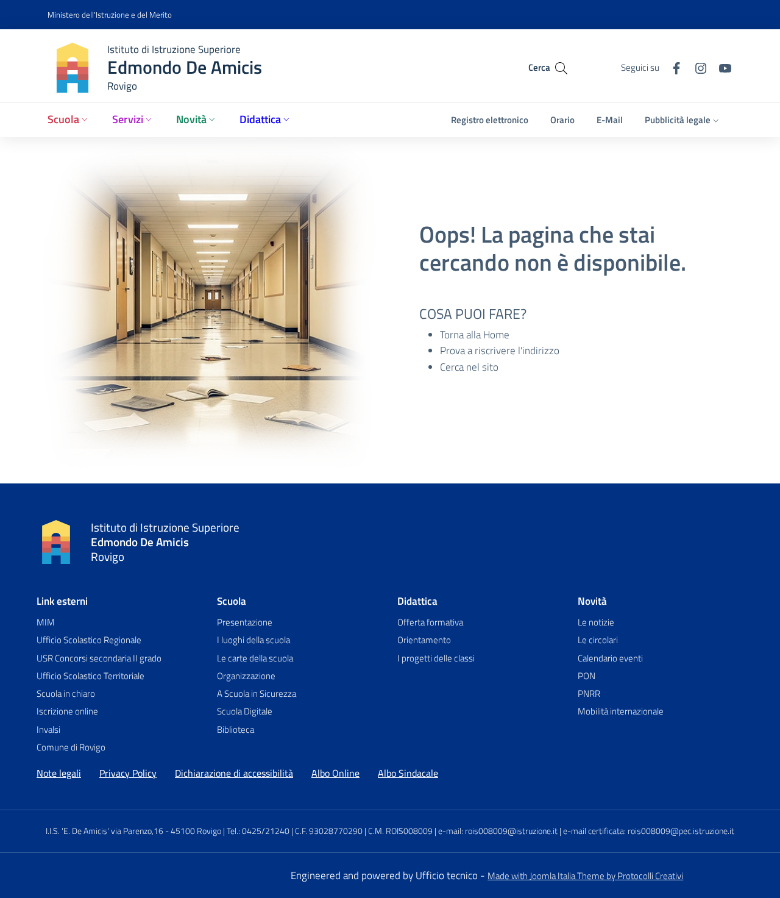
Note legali (59, 773)
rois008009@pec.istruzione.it (681, 831)
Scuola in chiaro (66, 693)
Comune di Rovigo (71, 747)
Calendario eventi (610, 658)
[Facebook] (671, 67)
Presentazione (244, 622)
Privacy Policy (128, 773)
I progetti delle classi (436, 658)
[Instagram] (696, 67)
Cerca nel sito (469, 367)
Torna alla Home (474, 335)
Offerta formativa (430, 622)
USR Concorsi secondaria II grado (99, 658)
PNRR (589, 693)
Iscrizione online (67, 711)
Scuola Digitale (244, 711)
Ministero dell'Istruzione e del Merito (110, 15)
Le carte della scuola (255, 658)
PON (586, 676)
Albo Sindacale (408, 773)
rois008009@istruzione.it (511, 831)
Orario (562, 120)
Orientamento (424, 640)
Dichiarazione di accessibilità (234, 773)
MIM (46, 622)
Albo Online (335, 773)
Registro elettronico (489, 120)
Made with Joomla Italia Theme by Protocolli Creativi (585, 876)
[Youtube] (720, 67)
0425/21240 (265, 831)
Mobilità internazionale (621, 711)
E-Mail (610, 120)
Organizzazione (246, 676)
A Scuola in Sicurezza (256, 693)
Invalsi (48, 729)
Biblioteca (235, 729)
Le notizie (596, 622)
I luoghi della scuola (253, 640)
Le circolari (598, 640)
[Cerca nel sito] (561, 67)
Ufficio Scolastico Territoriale (90, 676)
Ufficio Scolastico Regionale (89, 640)
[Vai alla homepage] (56, 542)
